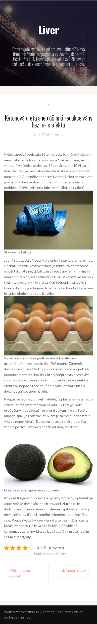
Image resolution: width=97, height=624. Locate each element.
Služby (61, 553)
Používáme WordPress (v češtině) (29, 612)
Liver (48, 29)
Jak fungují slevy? (73, 570)
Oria (75, 612)
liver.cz (58, 135)
